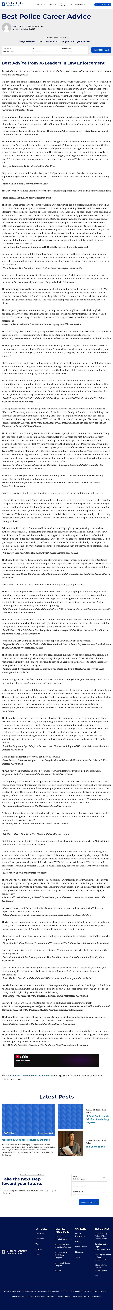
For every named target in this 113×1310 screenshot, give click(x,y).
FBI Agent (79, 1252)
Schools (39, 4)
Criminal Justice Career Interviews (30, 1075)
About (57, 1291)
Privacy (65, 1291)
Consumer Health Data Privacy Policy (87, 1296)
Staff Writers (19, 26)
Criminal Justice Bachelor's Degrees (62, 1255)
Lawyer (78, 1241)
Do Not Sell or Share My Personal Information (88, 1291)
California (40, 1239)
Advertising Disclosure (45, 1296)
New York (40, 1233)
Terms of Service (63, 1296)
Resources (79, 4)
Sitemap (31, 1296)
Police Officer (81, 1247)
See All (38, 1254)
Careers (51, 4)
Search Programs (102, 4)
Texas (38, 1244)
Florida (39, 1249)
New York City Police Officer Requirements (101, 1236)
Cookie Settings (18, 1296)
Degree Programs (62, 4)
